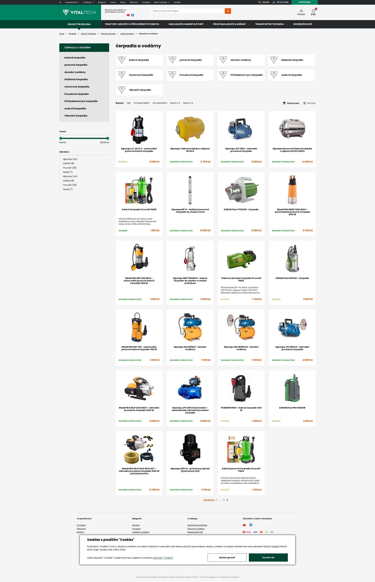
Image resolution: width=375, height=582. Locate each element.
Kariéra (80, 532)
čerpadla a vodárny (77, 47)
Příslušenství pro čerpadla (81, 101)
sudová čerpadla (75, 108)
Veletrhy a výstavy (140, 532)
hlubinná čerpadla (76, 79)
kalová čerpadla (74, 57)
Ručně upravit (227, 557)
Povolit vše (268, 557)
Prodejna (81, 525)
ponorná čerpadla (75, 65)
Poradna (136, 528)
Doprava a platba (196, 528)
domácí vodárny (75, 72)
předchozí (209, 499)
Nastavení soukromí (230, 577)
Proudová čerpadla (76, 94)
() (70, 159)
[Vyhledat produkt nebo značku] (228, 11)
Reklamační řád (195, 532)
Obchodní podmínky (197, 525)
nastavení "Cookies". (162, 557)
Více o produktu (292, 429)
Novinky (136, 525)
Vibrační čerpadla (75, 115)
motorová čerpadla (76, 86)
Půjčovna (81, 528)
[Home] (60, 2)
